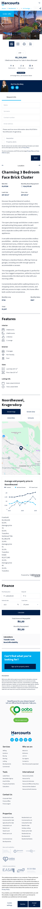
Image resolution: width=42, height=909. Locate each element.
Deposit (24, 592)
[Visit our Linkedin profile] (21, 740)
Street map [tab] (11, 412)
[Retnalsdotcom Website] (30, 852)
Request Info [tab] (11, 97)
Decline (22, 904)
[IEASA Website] (8, 870)
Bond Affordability (11, 642)
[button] (2, 24)
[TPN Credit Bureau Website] (21, 870)
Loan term (24, 600)
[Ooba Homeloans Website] (9, 859)
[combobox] (33, 604)
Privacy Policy (25, 147)
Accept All (34, 904)
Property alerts (11, 142)
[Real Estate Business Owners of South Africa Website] (31, 870)
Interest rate (5, 600)
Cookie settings (9, 904)
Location (21, 165)
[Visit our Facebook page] (12, 740)
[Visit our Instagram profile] (25, 740)
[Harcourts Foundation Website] (18, 852)
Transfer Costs (9, 639)
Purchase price (6, 592)
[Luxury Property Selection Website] (7, 851)
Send (35, 158)
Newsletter (10, 138)
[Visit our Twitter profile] (16, 740)
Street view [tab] (31, 412)
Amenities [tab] (11, 418)
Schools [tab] (31, 418)
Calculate (21, 612)
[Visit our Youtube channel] (30, 740)
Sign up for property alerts (20, 666)
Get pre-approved (21, 720)
